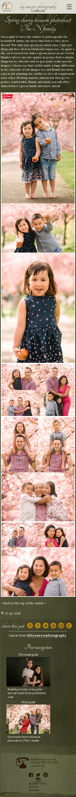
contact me (38, 765)
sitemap (34, 790)
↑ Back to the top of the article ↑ (24, 603)
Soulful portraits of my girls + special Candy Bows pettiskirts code (27, 693)
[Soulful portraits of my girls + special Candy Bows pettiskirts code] (28, 671)
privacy (33, 786)
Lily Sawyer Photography (38, 6)
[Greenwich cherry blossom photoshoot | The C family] (28, 719)
